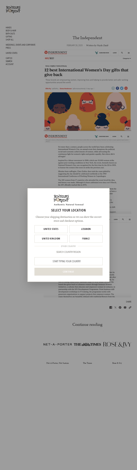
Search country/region (68, 251)
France (86, 238)
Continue (68, 271)
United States (51, 229)
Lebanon (86, 229)
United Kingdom (51, 238)
